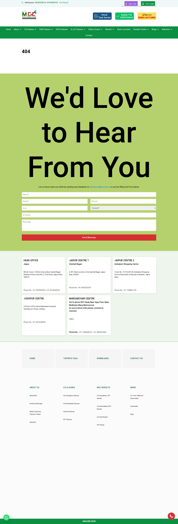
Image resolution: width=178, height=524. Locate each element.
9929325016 (40, 2)
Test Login (149, 4)
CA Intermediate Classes (71, 403)
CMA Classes (44, 29)
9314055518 (52, 2)
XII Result (100, 425)
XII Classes (67, 419)
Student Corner (139, 29)
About (16, 29)
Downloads (103, 358)
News (133, 387)
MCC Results (103, 387)
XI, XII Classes (77, 29)
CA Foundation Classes (71, 395)
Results (108, 29)
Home (8, 29)
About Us (34, 387)
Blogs (154, 29)
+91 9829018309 (99, 332)
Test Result (63, 2)
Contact (89, 35)
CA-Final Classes (68, 411)
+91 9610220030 (39, 322)
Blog (131, 414)
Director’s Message (36, 403)
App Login (132, 4)
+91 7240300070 (85, 332)
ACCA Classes (62, 29)
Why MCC (33, 422)
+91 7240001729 (129, 290)
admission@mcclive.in (100, 187)
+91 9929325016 (39, 290)
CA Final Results (102, 417)
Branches (166, 29)
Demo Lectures (123, 29)
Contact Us (136, 358)
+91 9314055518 (53, 290)
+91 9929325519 (84, 288)
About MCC (33, 395)
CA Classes (29, 29)
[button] (6, 518)
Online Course (94, 29)
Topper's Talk (70, 358)
